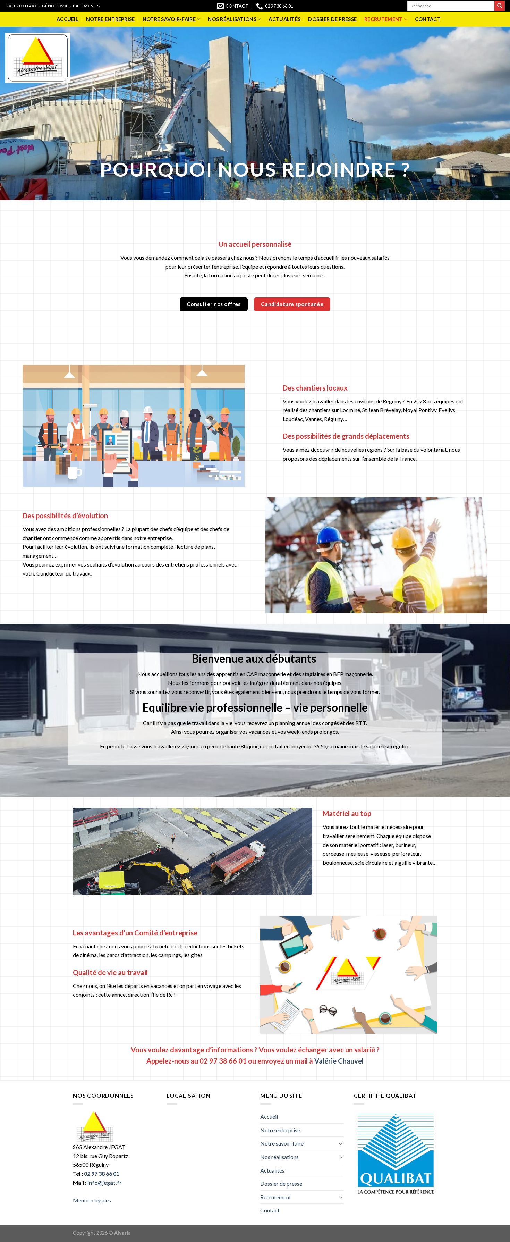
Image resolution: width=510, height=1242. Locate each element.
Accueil (67, 19)
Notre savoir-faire (169, 19)
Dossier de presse (332, 19)
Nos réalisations (232, 19)
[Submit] (499, 6)
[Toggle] (340, 1143)
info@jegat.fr (104, 1182)
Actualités (284, 19)
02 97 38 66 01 (101, 1173)
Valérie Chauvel (339, 1061)
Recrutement (383, 19)
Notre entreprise (110, 19)
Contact (428, 19)
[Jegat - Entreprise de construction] (37, 58)
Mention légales (92, 1200)
